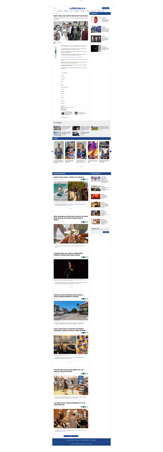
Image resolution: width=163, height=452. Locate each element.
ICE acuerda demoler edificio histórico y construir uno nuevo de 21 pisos (66, 127)
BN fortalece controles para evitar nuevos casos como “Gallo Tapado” (66, 133)
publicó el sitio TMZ (62, 205)
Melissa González (59, 42)
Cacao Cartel (72, 357)
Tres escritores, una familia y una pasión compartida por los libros (105, 39)
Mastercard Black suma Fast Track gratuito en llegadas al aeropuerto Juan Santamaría (104, 222)
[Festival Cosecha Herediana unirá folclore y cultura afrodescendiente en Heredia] (71, 310)
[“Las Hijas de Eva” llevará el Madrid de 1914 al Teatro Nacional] (71, 418)
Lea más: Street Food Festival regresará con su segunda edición (71, 57)
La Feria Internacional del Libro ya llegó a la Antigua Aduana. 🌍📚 (69, 161)
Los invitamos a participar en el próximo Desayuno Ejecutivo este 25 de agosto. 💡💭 (81, 161)
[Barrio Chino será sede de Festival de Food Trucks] (71, 30)
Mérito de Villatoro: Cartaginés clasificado (82, 113)
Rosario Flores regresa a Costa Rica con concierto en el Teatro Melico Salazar (105, 20)
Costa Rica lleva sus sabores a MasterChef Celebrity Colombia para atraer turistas (68, 254)
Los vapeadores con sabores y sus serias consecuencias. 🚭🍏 (93, 161)
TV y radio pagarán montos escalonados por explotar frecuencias (84, 133)
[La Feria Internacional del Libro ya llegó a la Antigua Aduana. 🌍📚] (70, 150)
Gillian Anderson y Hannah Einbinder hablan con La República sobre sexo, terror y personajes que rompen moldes (105, 180)
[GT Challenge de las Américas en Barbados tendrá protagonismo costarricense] (63, 113)
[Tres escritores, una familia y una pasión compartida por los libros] (96, 38)
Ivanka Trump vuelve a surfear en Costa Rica (69, 177)
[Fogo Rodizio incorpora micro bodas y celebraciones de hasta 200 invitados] (95, 188)
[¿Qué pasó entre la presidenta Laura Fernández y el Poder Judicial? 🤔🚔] (104, 150)
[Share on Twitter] (55, 52)
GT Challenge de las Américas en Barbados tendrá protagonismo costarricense (69, 113)
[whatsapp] (1, 40)
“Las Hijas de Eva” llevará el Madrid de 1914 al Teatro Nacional (69, 403)
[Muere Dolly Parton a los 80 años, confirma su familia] (96, 48)
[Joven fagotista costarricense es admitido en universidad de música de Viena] (95, 213)
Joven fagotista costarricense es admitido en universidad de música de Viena (105, 213)
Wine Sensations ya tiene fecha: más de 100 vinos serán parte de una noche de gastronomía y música (71, 218)
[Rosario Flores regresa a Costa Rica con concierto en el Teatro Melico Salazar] (96, 19)
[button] (105, 8)
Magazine (57, 13)
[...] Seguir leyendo (69, 205)
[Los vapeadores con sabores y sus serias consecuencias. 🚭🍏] (93, 150)
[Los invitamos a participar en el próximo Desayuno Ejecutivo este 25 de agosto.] (81, 150)
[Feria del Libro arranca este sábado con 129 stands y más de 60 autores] (71, 385)
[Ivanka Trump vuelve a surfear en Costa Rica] (71, 191)
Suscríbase (93, 440)
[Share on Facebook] (55, 50)
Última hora (103, 176)
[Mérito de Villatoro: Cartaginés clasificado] (76, 113)
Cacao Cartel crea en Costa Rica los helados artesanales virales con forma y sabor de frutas (70, 329)
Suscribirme (106, 232)
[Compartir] (55, 57)
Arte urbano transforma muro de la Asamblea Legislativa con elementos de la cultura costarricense (105, 29)
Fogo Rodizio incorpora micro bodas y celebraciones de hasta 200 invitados (105, 189)
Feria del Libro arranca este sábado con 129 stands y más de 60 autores (68, 370)
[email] (3, 40)
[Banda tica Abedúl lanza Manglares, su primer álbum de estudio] (95, 196)
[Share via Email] (55, 55)
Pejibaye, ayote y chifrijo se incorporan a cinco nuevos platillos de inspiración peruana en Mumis (105, 205)
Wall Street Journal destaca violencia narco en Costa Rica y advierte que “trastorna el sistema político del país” (85, 128)
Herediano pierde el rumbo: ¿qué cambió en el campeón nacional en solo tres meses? (104, 127)
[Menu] (55, 8)
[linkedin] (3, 38)
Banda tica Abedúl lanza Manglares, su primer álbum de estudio (104, 197)
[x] (1, 38)
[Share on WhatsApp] (55, 53)
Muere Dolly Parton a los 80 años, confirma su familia (105, 49)
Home (54, 13)
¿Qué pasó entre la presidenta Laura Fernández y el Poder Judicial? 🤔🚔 (104, 161)
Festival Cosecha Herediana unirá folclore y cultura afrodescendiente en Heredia (68, 295)
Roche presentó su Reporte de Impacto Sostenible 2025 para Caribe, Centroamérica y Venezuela (58, 161)
